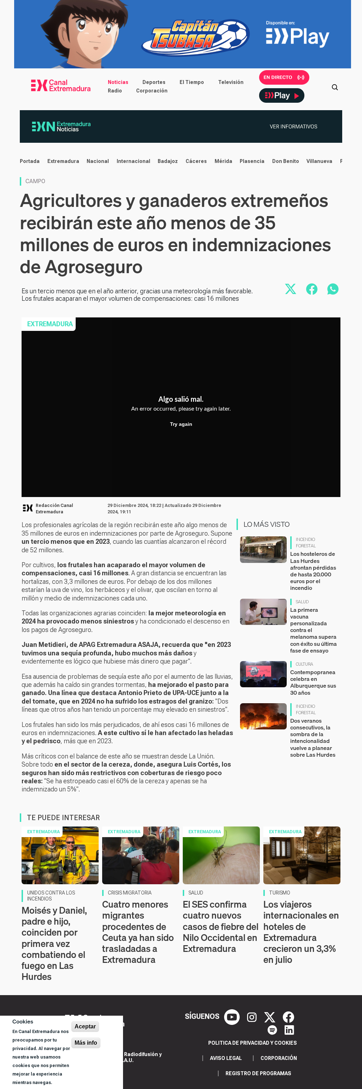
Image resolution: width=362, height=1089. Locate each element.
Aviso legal (226, 1058)
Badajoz (168, 161)
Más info (86, 1043)
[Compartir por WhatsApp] (333, 289)
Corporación (152, 91)
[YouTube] (232, 1016)
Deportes (153, 82)
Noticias (118, 82)
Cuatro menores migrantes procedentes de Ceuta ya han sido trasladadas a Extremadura (138, 932)
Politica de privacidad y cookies (252, 1043)
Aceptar (85, 1026)
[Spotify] (273, 1029)
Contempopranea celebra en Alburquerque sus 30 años (313, 682)
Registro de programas (258, 1073)
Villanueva (319, 161)
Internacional (133, 161)
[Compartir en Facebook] (311, 289)
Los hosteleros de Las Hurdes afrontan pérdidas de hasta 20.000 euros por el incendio (313, 570)
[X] (270, 1016)
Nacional (98, 161)
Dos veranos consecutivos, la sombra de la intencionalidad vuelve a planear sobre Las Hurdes (312, 737)
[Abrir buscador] (334, 86)
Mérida (223, 161)
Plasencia (252, 161)
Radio (115, 91)
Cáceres (196, 161)
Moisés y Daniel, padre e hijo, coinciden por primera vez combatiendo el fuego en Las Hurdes (54, 943)
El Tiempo (192, 82)
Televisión (231, 82)
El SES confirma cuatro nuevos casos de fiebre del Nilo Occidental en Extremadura (220, 926)
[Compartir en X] (290, 289)
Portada (30, 161)
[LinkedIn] (289, 1029)
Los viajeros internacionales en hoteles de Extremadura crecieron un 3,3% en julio (301, 932)
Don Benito (285, 161)
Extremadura (63, 161)
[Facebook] (288, 1016)
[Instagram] (252, 1016)
